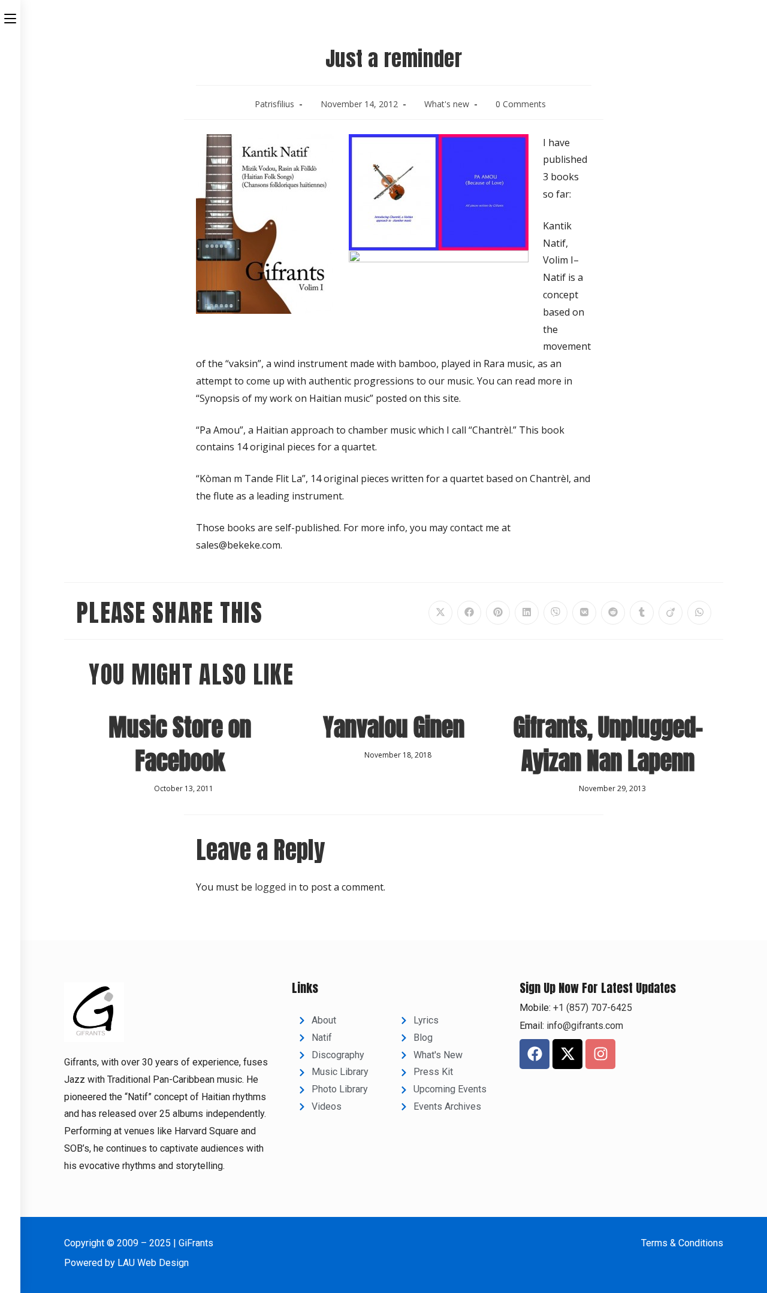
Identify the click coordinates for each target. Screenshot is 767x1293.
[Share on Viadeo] (671, 613)
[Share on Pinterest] (498, 613)
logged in (276, 887)
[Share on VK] (584, 613)
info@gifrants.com (584, 1025)
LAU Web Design (153, 1262)
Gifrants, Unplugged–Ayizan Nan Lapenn (608, 743)
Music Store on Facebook (179, 743)
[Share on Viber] (555, 613)
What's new (446, 104)
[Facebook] (534, 1054)
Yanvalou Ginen (393, 727)
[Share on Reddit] (613, 613)
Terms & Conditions (682, 1243)
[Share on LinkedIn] (527, 613)
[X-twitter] (567, 1054)
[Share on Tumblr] (642, 613)
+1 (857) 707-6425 (591, 1007)
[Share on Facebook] (469, 613)
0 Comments (521, 104)
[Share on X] (440, 613)
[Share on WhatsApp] (699, 613)
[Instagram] (600, 1054)
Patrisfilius (274, 104)
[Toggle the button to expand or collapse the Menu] (10, 16)
